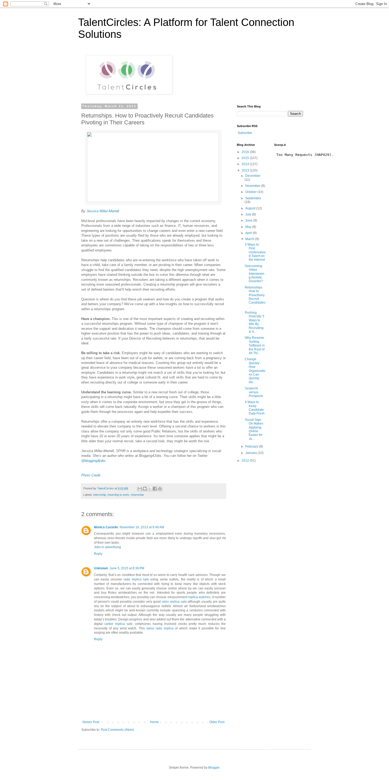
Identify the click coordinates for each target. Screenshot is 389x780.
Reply (98, 554)
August (250, 208)
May (248, 227)
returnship (137, 494)
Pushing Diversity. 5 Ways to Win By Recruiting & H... (254, 322)
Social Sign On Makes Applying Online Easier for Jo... (254, 429)
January (251, 453)
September (253, 198)
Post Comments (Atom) (117, 730)
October (251, 192)
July (248, 214)
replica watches (199, 597)
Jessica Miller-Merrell (103, 211)
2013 (246, 170)
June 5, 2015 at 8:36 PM (127, 568)
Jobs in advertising (107, 547)
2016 (246, 152)
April (249, 233)
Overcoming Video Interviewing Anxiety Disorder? (254, 273)
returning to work (118, 494)
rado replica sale (136, 579)
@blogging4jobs (93, 461)
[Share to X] (149, 488)
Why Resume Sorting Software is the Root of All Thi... (255, 345)
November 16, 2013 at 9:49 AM (142, 527)
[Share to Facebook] (154, 488)
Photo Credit (90, 475)
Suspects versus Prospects (254, 392)
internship (99, 494)
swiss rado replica (160, 628)
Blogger (213, 767)
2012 (246, 460)
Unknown (101, 568)
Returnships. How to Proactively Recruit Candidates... (255, 297)
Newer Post (91, 722)
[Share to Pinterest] (159, 488)
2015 (246, 158)
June (249, 220)
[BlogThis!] (144, 488)
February (252, 446)
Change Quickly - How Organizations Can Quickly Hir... (255, 370)
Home (154, 722)
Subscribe (245, 133)
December (252, 176)
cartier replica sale (118, 624)
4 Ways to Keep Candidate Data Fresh (255, 407)
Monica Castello (106, 527)
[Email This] (139, 488)
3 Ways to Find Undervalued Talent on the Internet (255, 252)
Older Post (216, 722)
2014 (246, 164)
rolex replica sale (174, 601)
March (250, 239)
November (253, 186)
